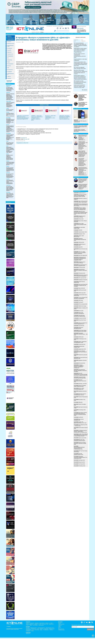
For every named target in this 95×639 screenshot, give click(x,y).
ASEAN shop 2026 (81, 292)
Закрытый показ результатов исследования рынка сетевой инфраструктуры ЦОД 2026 (80, 213)
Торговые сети (10, 54)
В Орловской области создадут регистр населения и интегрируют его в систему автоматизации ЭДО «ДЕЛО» (10, 150)
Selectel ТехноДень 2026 (80, 405)
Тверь (7, 108)
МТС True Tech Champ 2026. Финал (80, 451)
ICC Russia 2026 (81, 267)
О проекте (9, 626)
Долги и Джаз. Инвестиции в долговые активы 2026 (80, 224)
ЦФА (28, 139)
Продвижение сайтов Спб (22, 142)
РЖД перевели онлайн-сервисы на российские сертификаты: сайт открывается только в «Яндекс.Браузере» (80, 50)
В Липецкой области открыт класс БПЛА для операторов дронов (10, 163)
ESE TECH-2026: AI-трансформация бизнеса (80, 394)
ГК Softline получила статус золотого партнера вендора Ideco (30, 130)
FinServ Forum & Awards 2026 (79, 282)
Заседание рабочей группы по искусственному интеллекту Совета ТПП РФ (80, 195)
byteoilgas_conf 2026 (82, 383)
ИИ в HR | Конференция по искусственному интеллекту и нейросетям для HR (80, 374)
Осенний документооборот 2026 (78, 454)
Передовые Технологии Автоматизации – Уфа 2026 (80, 334)
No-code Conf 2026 (82, 318)
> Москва (41, 32)
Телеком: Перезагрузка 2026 (81, 397)
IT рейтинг (49, 33)
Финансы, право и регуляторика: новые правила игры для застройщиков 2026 (80, 208)
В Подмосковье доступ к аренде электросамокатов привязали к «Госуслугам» (10, 89)
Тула (7, 141)
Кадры (8, 61)
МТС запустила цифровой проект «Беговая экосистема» (80, 68)
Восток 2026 (80, 310)
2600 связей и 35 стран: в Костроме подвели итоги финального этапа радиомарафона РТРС (10, 195)
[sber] (47, 7)
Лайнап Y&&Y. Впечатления (79, 236)
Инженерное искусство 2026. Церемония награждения (81, 275)
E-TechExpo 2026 (81, 465)
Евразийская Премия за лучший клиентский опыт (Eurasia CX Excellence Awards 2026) (80, 414)
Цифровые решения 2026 (80, 392)
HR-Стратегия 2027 (82, 277)
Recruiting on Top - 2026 (80, 400)
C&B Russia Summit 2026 (80, 290)
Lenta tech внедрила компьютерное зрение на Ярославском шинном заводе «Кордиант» (10, 104)
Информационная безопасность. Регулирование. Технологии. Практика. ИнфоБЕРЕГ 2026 (80, 259)
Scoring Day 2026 (81, 344)
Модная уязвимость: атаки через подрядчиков (80, 60)
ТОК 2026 (80, 230)
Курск (7, 153)
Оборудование (28, 629)
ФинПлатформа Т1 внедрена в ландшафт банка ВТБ (28, 134)
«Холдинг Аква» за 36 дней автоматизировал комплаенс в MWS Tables (80, 130)
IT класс (35, 33)
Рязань (7, 112)
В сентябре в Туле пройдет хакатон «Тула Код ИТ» (9, 143)
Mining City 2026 (81, 462)
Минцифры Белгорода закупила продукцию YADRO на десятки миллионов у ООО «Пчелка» (10, 121)
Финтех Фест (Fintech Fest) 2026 (80, 221)
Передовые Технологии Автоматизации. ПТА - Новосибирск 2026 (80, 457)
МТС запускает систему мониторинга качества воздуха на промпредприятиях (80, 82)
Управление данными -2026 (80, 355)
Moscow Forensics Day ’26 (80, 249)
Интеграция (9, 48)
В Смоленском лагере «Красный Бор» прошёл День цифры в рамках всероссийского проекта (10, 188)
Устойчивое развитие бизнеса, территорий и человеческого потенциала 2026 (80, 431)
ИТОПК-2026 (80, 336)
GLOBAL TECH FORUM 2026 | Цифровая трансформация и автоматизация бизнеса (81, 435)
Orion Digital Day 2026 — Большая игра (80, 425)
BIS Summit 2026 (81, 363)
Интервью (18, 33)
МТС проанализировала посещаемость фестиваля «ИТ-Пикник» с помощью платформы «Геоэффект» (80, 45)
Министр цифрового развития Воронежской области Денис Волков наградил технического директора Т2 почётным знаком (10, 96)
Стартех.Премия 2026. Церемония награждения (80, 298)
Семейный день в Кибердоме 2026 (79, 245)
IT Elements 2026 (81, 273)
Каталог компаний (85, 33)
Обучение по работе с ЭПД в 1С (80, 199)
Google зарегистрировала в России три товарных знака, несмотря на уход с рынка (79, 86)
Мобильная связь (10, 43)
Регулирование (10, 63)
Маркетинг (9, 52)
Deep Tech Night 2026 (82, 255)
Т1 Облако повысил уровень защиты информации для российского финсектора (34, 132)
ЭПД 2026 (80, 402)
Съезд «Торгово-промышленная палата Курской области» (80, 352)
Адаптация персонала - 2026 (80, 407)
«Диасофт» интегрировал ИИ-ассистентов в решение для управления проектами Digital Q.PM (23, 117)
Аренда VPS (28, 633)
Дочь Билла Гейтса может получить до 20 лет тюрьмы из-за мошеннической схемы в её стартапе (80, 72)
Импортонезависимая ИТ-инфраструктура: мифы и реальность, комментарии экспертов (82, 180)
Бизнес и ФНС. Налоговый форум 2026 (79, 389)
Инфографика (77, 33)
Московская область (8, 86)
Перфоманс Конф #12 (82, 279)
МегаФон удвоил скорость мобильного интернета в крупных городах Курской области (9, 157)
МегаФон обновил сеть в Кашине (9, 110)
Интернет (9, 41)
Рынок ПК (9, 50)
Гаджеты (9, 76)
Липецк (7, 161)
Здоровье (9, 78)
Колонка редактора (81, 26)
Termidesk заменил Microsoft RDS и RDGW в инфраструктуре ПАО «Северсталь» (47, 22)
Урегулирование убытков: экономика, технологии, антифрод (80, 370)
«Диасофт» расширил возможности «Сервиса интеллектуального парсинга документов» (64, 117)
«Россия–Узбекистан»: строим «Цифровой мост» (80, 323)
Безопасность (10, 69)
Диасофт (25, 139)
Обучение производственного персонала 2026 (80, 380)
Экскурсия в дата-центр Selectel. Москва (79, 216)
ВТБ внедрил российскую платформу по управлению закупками (31, 131)
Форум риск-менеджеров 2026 (78, 328)
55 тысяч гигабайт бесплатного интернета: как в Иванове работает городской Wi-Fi (10, 176)
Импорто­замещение (9, 36)
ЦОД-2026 (80, 247)
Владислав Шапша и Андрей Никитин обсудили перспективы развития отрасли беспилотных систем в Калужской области (10, 128)
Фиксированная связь (10, 46)
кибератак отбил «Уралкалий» (9, 29)
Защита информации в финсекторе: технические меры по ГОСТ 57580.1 (81, 205)
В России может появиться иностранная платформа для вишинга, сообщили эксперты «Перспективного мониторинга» (80, 77)
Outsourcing (37, 629)
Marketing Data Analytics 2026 (79, 347)
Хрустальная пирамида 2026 (79, 420)
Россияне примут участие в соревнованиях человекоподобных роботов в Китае (80, 55)
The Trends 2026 (81, 464)
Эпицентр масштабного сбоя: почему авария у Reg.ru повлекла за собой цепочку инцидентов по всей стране (80, 64)
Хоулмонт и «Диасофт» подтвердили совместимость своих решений (50, 117)
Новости (8, 33)
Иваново (8, 172)
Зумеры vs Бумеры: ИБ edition (80, 308)
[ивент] (10, 614)
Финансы (9, 65)
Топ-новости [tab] (83, 40)
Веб (38, 628)
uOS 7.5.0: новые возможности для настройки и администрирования (80, 252)
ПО (26, 137)
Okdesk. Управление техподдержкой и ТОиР (80, 342)
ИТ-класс (75, 93)
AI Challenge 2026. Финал (80, 410)
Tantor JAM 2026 (81, 288)
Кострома (8, 192)
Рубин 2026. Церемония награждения (79, 313)
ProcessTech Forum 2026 (80, 320)
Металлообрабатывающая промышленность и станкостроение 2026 (79, 448)
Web (8, 67)
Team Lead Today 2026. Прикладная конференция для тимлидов (81, 285)
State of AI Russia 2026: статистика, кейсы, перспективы (80, 202)
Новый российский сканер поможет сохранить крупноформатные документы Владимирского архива (10, 137)
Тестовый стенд (55, 33)
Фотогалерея (70, 33)
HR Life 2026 (80, 218)
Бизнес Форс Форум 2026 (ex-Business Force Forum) (80, 331)
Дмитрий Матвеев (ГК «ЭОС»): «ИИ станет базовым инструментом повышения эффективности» (13, 22)
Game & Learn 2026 (82, 437)
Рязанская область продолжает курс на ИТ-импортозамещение (10, 114)
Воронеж (8, 92)
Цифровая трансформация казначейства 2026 (80, 239)
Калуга (7, 124)
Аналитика (13, 33)
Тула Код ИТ (80, 302)
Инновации (9, 71)
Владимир (8, 133)
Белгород (8, 117)
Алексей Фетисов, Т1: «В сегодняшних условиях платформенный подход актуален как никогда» (37, 128)
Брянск (7, 166)
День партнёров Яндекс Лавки (79, 228)
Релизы (61, 33)
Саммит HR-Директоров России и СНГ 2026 (80, 422)
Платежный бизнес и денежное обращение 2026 (80, 265)
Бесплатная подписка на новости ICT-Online (82, 624)
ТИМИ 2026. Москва (82, 306)
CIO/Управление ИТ (10, 74)
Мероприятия (25, 33)
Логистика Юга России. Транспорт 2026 (80, 358)
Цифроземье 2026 (82, 349)
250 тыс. (9, 28)
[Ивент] (10, 208)
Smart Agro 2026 (81, 460)
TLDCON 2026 (81, 325)
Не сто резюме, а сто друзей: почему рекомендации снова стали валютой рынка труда (82, 104)
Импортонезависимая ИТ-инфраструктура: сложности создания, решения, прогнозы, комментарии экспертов (82, 186)
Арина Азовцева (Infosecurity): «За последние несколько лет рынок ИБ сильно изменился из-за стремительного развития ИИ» (64, 21)
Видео (65, 33)
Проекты (30, 33)
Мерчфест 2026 (81, 233)
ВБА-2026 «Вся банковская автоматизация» (79, 440)
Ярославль (8, 101)
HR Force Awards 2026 (82, 304)
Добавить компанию (80, 37)
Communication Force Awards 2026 (80, 295)
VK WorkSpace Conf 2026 (80, 339)
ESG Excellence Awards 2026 (81, 428)
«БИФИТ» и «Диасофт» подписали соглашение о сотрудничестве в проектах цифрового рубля (37, 118)
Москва (59, 623)
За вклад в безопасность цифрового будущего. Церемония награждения (79, 366)
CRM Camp (80, 300)
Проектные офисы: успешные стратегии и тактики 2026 (80, 443)
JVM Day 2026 (81, 242)
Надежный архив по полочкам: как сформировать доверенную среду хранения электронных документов (82, 97)
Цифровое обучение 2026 (80, 361)
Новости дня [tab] (76, 40)
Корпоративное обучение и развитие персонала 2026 (80, 270)
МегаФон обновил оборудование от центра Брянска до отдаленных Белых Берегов (10, 169)
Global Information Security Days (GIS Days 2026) (80, 378)
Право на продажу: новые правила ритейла (80, 386)
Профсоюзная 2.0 (82, 192)
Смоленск (8, 185)
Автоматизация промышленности (11, 39)
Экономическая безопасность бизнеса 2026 (79, 316)
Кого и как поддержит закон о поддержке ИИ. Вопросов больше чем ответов (81, 31)
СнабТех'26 (80, 417)
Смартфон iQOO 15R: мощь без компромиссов (80, 121)
